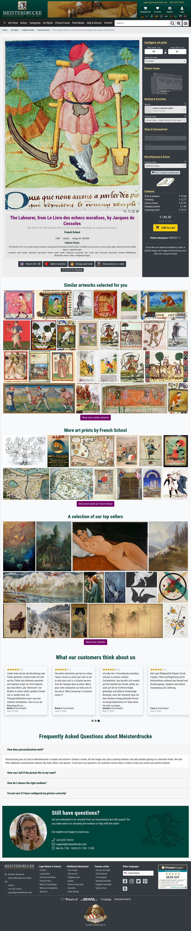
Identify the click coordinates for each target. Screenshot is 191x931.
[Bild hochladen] (185, 23)
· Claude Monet (101, 874)
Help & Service (94, 22)
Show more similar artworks (95, 417)
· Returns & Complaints (48, 888)
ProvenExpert (20, 708)
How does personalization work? (25, 749)
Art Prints (13, 22)
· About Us (43, 891)
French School (43, 30)
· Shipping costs (73, 877)
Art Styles (48, 22)
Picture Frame (62, 22)
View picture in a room (112, 264)
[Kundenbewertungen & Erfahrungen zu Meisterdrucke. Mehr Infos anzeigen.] (172, 876)
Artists (23, 22)
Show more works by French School (95, 503)
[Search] (172, 23)
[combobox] (165, 61)
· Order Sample (73, 891)
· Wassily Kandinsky (103, 881)
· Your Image (72, 870)
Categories (35, 22)
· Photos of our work (75, 884)
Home (4, 30)
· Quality (70, 881)
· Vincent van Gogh (102, 870)
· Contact (42, 870)
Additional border (150, 57)
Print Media (78, 22)
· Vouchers (71, 888)
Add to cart (167, 227)
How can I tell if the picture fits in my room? (31, 772)
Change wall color (83, 264)
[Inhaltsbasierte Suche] (179, 23)
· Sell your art (72, 874)
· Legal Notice (44, 874)
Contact (108, 22)
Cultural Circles (28, 30)
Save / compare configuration (166, 172)
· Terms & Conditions (47, 877)
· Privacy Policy (45, 881)
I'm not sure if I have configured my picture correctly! (36, 793)
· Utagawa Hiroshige (103, 884)
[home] (4, 23)
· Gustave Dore (101, 888)
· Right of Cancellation (48, 884)
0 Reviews (78, 270)
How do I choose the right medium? (27, 783)
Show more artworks (95, 642)
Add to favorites (57, 264)
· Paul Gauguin (101, 877)
